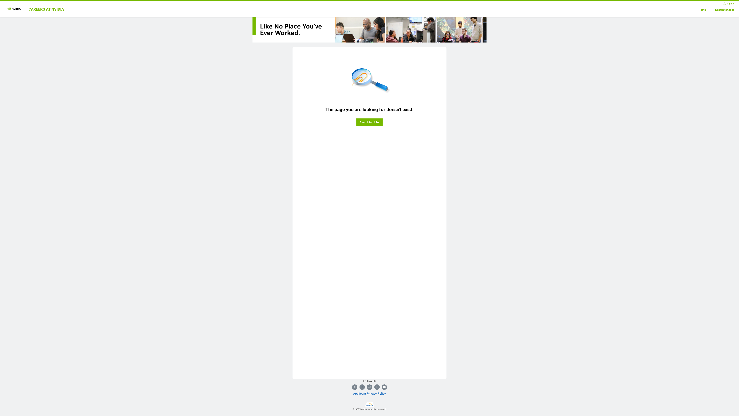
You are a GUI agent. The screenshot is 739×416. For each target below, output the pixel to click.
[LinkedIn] (377, 387)
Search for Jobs (724, 9)
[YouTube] (384, 387)
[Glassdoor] (369, 387)
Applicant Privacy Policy (369, 393)
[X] (354, 387)
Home (702, 9)
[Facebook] (362, 387)
